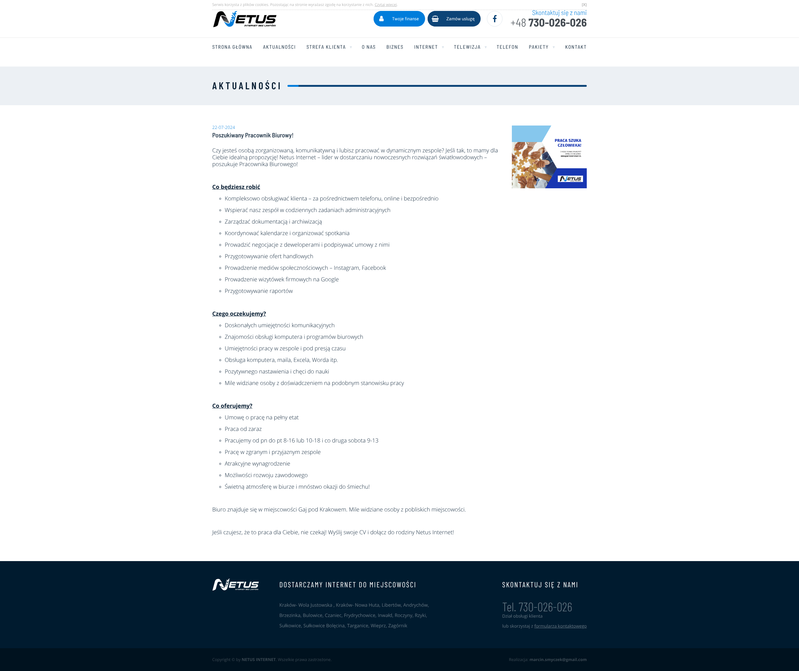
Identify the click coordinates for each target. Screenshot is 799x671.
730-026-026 (548, 22)
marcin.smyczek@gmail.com (558, 659)
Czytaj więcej (386, 4)
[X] (584, 4)
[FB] (494, 19)
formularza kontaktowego (560, 626)
